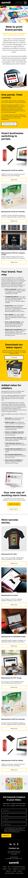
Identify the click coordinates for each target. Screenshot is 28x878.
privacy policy (16, 831)
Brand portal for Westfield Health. (13, 636)
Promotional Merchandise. (18, 866)
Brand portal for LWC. (9, 554)
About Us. (8, 871)
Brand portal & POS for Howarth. (13, 211)
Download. (14, 357)
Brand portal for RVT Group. (11, 678)
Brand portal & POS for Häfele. (12, 170)
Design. (4, 868)
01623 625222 (14, 857)
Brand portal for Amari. (9, 595)
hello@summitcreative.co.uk (14, 858)
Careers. (20, 871)
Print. (9, 866)
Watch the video (14, 504)
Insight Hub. (16, 868)
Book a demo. (14, 509)
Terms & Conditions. (10, 873)
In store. (10, 868)
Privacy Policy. (19, 873)
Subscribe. (6, 835)
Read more (14, 179)
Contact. (14, 871)
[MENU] (25, 2)
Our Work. (22, 868)
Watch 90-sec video (9, 124)
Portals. (5, 866)
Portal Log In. (19, 2)
